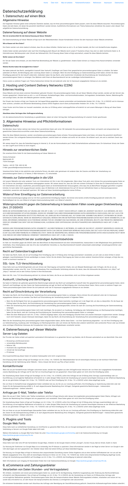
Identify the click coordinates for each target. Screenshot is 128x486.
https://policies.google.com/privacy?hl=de (18, 435)
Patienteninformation (82, 3)
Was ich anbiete (66, 3)
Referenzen (97, 3)
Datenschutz (119, 3)
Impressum (108, 3)
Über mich (54, 3)
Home (46, 3)
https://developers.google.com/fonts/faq (60, 433)
